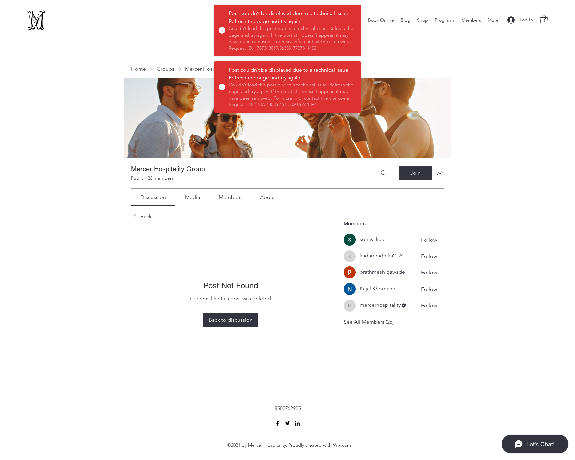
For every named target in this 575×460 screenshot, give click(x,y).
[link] (153, 197)
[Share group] (440, 173)
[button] (544, 19)
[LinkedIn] (297, 423)
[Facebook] (277, 423)
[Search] (384, 173)
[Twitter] (287, 423)
